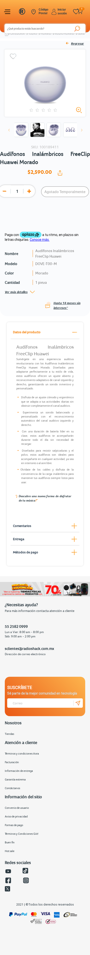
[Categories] (8, 12)
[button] (9, 130)
